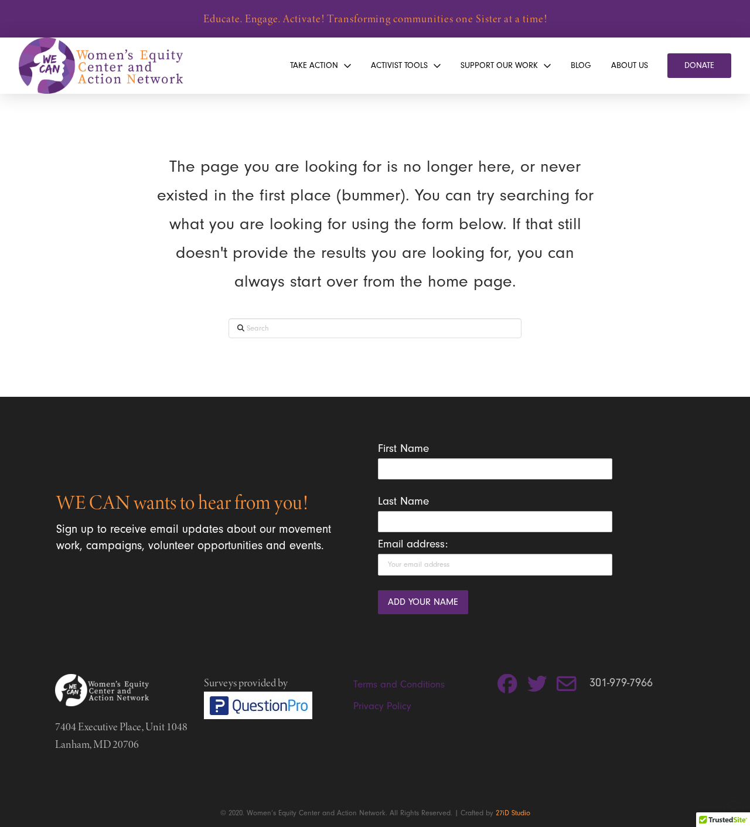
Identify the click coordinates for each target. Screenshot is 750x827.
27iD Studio (513, 812)
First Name (403, 448)
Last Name (403, 501)
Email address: (413, 543)
